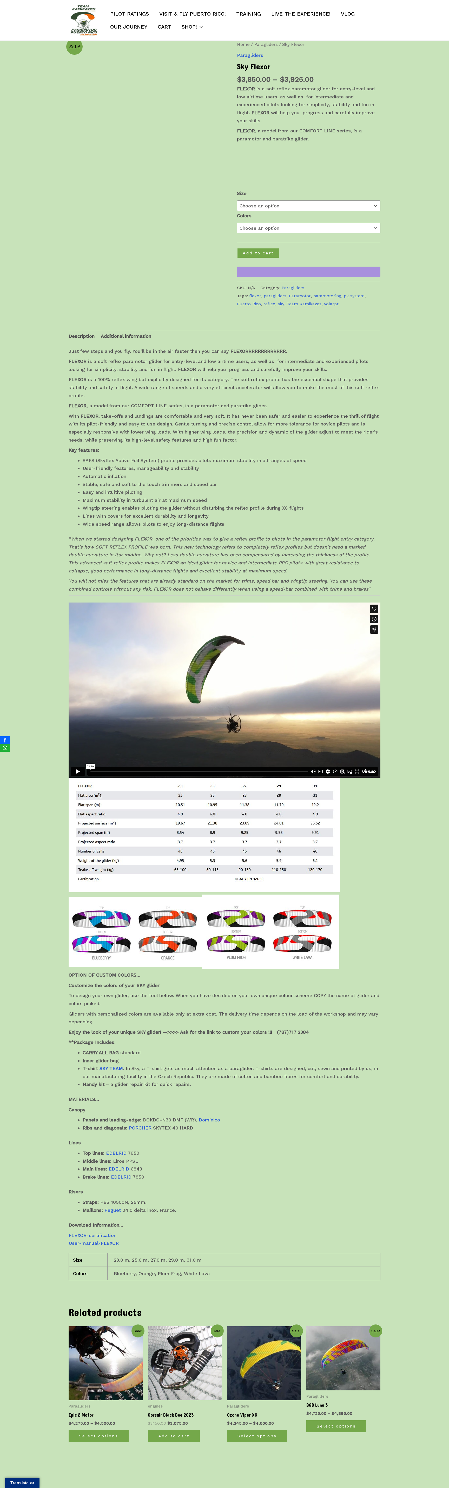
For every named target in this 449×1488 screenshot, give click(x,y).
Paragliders (266, 44)
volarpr (331, 303)
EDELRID (116, 1153)
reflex (269, 303)
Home (243, 44)
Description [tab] (82, 336)
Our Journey (128, 27)
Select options (98, 1435)
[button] (200, 26)
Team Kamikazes (304, 303)
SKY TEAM (111, 1068)
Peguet (112, 1210)
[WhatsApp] (5, 748)
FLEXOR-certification (92, 1235)
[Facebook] (5, 740)
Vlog (348, 14)
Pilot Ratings (129, 14)
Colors (244, 215)
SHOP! (189, 27)
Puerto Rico (249, 303)
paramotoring (327, 295)
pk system (354, 295)
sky (281, 303)
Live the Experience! (301, 14)
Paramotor (300, 295)
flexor (255, 295)
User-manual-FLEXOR (94, 1243)
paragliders (275, 295)
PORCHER (140, 1128)
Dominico (209, 1119)
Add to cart (258, 253)
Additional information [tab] (126, 336)
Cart (164, 27)
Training (248, 14)
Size (242, 193)
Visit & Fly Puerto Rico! (192, 14)
